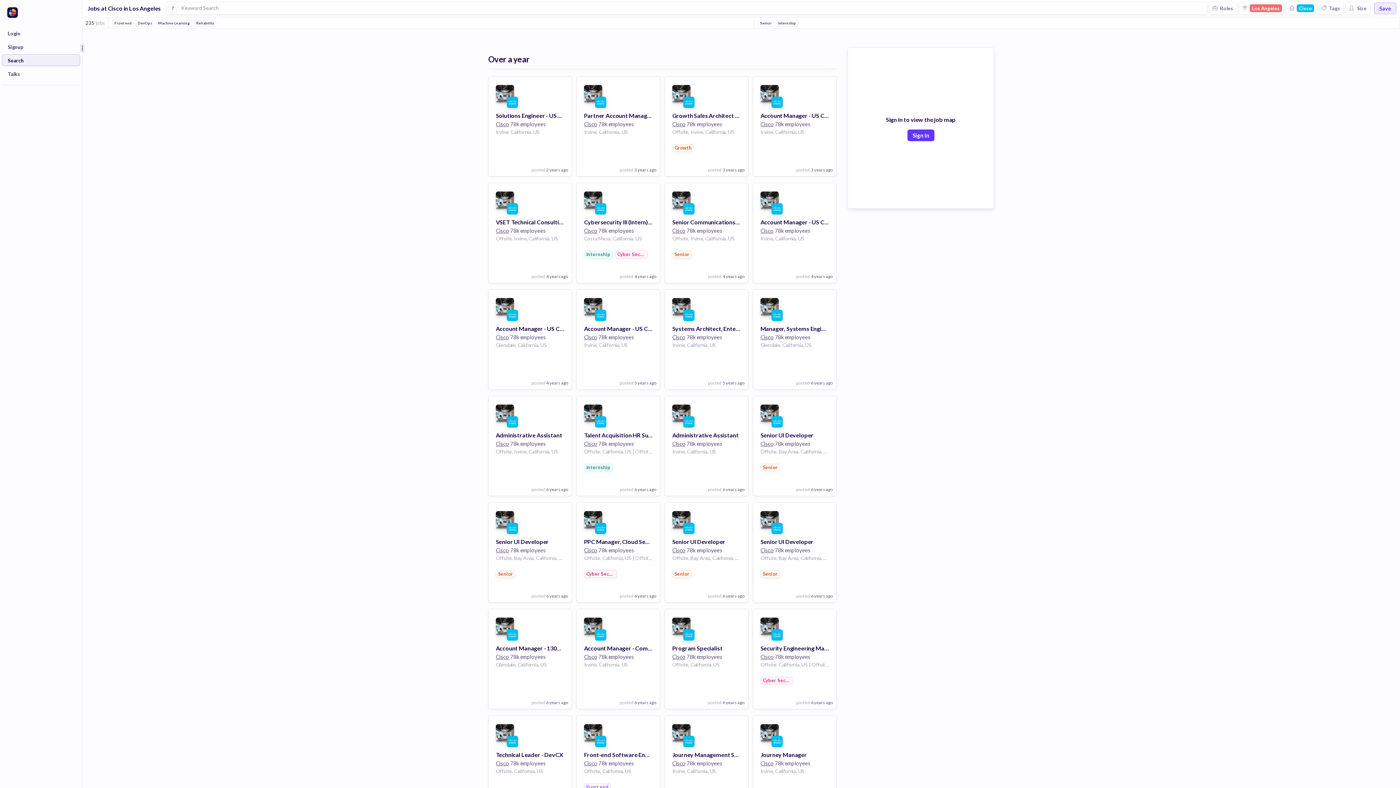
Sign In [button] (921, 135)
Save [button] (1385, 8)
